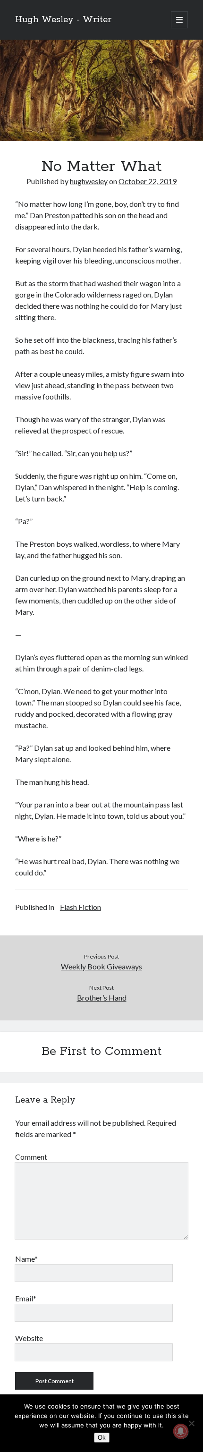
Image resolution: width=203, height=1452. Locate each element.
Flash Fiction (80, 906)
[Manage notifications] (180, 1431)
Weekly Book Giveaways (101, 966)
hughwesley (89, 181)
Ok (102, 1437)
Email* (25, 1298)
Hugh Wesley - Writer (63, 19)
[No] (191, 1423)
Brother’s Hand (102, 997)
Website (29, 1337)
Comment (31, 1156)
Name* (26, 1258)
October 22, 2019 (147, 181)
